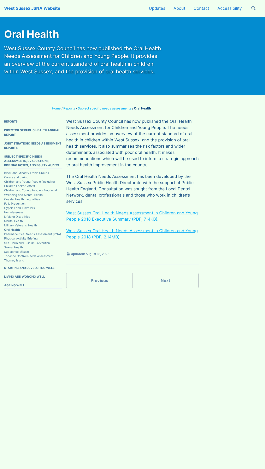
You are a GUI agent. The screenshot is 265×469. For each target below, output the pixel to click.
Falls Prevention (14, 203)
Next (165, 280)
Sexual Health (13, 247)
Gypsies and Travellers (19, 207)
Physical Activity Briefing (21, 238)
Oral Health (12, 229)
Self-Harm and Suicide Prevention (27, 242)
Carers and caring (16, 177)
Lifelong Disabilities (17, 216)
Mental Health (13, 221)
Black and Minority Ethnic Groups (26, 173)
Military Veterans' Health (20, 225)
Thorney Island (14, 260)
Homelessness (13, 212)
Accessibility (229, 8)
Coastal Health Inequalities (22, 199)
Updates (157, 8)
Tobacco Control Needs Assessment (28, 256)
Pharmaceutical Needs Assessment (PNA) (32, 234)
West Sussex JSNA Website (32, 8)
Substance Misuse (16, 251)
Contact (201, 8)
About (179, 8)
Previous (99, 280)
